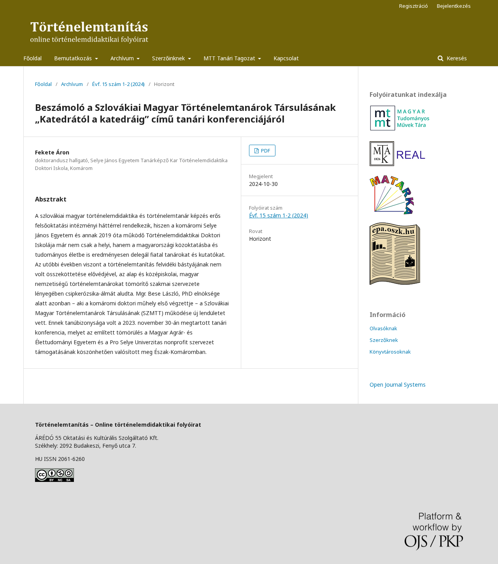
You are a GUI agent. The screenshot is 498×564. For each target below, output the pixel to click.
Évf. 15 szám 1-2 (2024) (118, 84)
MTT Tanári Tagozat (230, 58)
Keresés (456, 58)
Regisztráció (413, 5)
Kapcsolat (286, 58)
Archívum (122, 58)
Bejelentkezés (454, 5)
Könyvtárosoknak (390, 351)
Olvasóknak (383, 328)
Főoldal (32, 58)
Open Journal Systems (398, 384)
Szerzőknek (384, 339)
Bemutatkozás (73, 58)
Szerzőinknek (169, 58)
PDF (265, 150)
